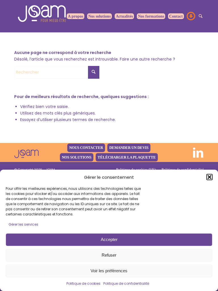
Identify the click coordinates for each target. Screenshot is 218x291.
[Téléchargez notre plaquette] (191, 16)
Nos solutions (76, 157)
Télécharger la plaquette (127, 157)
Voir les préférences (109, 270)
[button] (209, 177)
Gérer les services (23, 224)
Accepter (109, 239)
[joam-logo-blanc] (42, 16)
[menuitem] (75, 16)
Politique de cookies (83, 283)
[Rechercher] (200, 16)
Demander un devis (128, 148)
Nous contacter (86, 148)
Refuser (109, 255)
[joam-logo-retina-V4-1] (26, 152)
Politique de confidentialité (126, 283)
